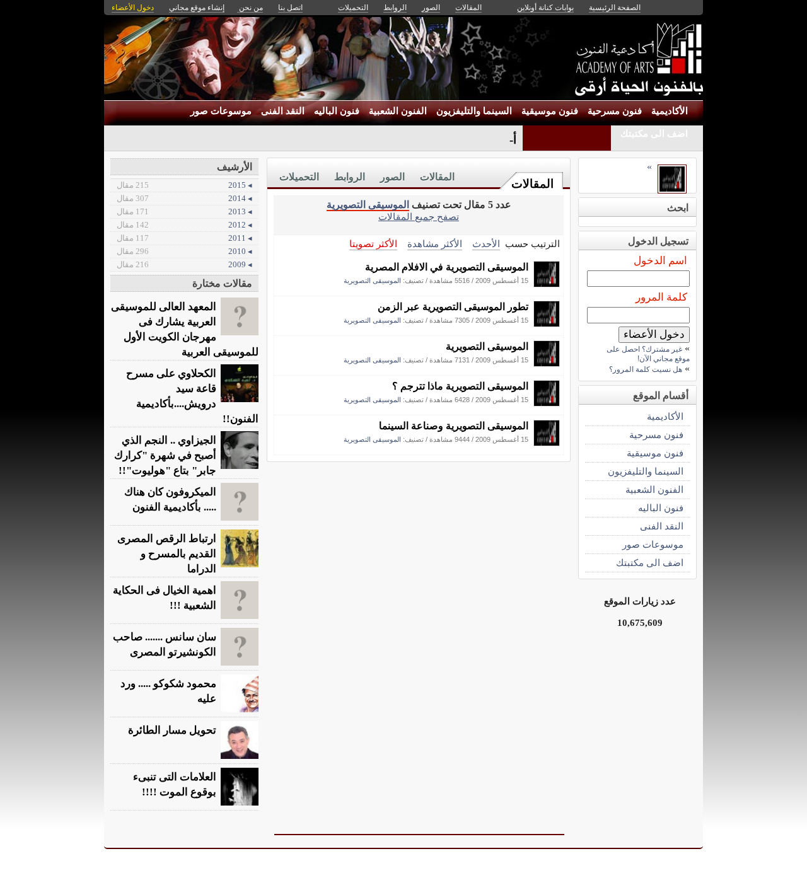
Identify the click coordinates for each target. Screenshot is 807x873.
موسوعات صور (221, 111)
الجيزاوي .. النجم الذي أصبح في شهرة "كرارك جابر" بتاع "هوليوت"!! (165, 455)
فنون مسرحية (615, 111)
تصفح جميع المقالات (418, 216)
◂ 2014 (184, 198)
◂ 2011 (184, 238)
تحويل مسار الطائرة (172, 730)
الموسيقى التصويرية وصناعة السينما (453, 425)
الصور (392, 176)
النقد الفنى (283, 111)
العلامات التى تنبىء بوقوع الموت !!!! (174, 784)
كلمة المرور (661, 297)
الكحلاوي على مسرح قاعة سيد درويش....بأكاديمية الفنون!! (192, 396)
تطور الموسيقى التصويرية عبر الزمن (453, 306)
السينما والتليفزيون (474, 111)
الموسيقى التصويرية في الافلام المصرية (446, 267)
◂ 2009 (184, 264)
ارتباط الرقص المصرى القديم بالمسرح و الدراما (166, 554)
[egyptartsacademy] (546, 284)
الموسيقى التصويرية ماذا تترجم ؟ (460, 386)
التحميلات (299, 176)
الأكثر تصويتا (373, 243)
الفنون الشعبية (398, 111)
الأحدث (486, 243)
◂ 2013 (184, 211)
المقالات (532, 183)
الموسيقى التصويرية (368, 204)
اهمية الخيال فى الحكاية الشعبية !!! (164, 597)
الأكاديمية (669, 111)
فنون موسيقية (549, 111)
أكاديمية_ (494, 139)
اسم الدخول (660, 261)
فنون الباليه (336, 111)
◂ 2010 (184, 251)
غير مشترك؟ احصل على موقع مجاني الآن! (648, 354)
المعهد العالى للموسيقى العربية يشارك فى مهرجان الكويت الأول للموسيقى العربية (184, 329)
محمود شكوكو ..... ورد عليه (168, 691)
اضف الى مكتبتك (654, 134)
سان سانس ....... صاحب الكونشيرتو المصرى (164, 644)
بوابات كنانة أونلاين (545, 7)
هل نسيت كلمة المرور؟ (645, 369)
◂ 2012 (184, 224)
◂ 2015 (184, 185)
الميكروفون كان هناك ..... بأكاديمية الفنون (170, 499)
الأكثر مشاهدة (434, 243)
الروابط (349, 176)
